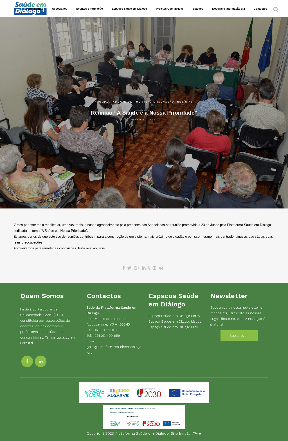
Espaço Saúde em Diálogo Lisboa (174, 321)
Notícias (185, 102)
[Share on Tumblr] (149, 268)
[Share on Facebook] (123, 268)
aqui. (102, 248)
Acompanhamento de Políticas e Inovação (134, 102)
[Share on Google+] (137, 268)
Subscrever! (239, 336)
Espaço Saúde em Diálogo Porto (174, 316)
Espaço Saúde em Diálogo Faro (173, 327)
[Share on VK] (161, 268)
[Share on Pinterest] (154, 268)
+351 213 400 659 (106, 336)
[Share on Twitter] (129, 268)
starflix (191, 433)
